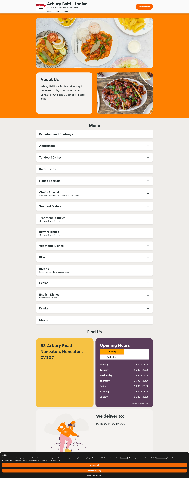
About (49, 11)
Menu (58, 11)
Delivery (112, 351)
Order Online (144, 6)
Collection (112, 357)
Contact (66, 11)
